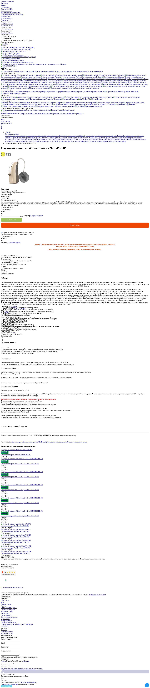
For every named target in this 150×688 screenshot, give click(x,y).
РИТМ (81, 114)
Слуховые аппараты (12, 134)
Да (14, 332)
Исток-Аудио (74, 114)
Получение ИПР (6, 9)
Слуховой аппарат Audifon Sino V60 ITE (15, 531)
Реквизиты (4, 20)
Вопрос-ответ (5, 16)
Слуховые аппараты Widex (25, 138)
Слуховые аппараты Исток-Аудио (65, 138)
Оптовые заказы (6, 11)
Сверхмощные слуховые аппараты (114, 141)
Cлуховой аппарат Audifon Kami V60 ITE (15, 553)
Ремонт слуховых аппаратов (11, 13)
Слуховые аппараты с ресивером (115, 138)
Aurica (8, 114)
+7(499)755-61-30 (7, 24)
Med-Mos (33, 114)
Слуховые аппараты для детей (22, 141)
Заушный (13, 306)
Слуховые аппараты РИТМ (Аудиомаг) (90, 138)
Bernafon (14, 114)
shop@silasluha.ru (7, 33)
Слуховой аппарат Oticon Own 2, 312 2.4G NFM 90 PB (20, 503)
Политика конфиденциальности (12, 14)
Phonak (43, 114)
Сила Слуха (5, 600)
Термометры (5, 619)
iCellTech (27, 114)
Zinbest (68, 114)
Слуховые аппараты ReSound (113, 136)
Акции (3, 5)
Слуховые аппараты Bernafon (34, 136)
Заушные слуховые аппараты (44, 139)
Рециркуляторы (6, 620)
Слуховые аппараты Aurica (14, 136)
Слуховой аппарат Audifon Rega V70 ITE (15, 537)
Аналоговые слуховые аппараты (23, 139)
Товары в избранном (20, 669)
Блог (2, 602)
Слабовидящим (6, 615)
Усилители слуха (7, 611)
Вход (2, 119)
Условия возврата (7, 18)
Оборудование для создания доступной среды (17, 624)
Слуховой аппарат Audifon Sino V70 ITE (15, 526)
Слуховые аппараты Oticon (74, 136)
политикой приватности (97, 594)
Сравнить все (29, 446)
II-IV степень (20, 308)
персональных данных (29, 682)
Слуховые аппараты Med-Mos (54, 136)
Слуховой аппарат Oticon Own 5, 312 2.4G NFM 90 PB (20, 464)
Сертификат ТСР (7, 7)
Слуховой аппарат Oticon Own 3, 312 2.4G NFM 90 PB (20, 490)
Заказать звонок (6, 686)
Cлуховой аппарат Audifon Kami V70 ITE (15, 548)
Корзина (4, 630)
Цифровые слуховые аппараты (56, 442)
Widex (63, 114)
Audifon (3, 114)
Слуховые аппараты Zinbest (43, 138)
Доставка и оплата (7, 2)
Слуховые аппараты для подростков (45, 141)
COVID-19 (4, 626)
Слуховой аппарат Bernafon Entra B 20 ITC (16, 455)
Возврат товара (6, 604)
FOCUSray (20, 114)
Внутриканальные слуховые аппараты (91, 139)
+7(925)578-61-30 (7, 29)
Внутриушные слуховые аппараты (66, 139)
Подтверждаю (6, 596)
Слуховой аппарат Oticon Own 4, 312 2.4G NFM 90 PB (20, 477)
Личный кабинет (7, 632)
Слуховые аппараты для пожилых (69, 141)
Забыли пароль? (6, 123)
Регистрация (5, 121)
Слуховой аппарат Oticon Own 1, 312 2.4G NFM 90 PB (20, 516)
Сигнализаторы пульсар (9, 617)
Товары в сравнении (35, 669)
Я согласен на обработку (20, 682)
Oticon (39, 114)
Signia (54, 114)
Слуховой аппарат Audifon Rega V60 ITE (15, 542)
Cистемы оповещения (8, 622)
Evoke (43, 442)
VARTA (58, 114)
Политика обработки (10, 684)
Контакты (4, 3)
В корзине (36, 216)
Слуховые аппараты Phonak (93, 136)
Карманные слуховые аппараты (116, 139)
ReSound (49, 114)
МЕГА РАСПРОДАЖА (9, 608)
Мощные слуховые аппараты (91, 141)
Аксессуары (5, 613)
